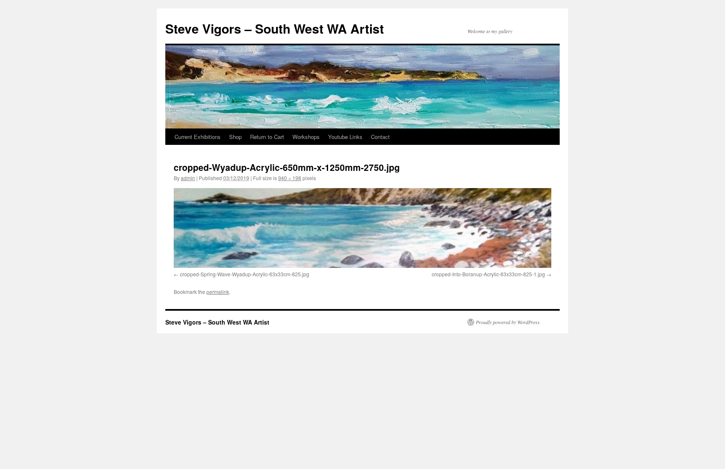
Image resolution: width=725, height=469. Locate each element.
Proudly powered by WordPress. (508, 322)
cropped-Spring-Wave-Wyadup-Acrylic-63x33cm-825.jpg (244, 274)
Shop (235, 137)
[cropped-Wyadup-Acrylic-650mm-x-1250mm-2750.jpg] (362, 228)
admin (188, 177)
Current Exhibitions (198, 137)
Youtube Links (345, 137)
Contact (380, 137)
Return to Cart (267, 137)
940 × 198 (289, 177)
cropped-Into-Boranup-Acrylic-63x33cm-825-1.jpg (488, 274)
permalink (217, 291)
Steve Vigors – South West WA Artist (274, 28)
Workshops (306, 137)
